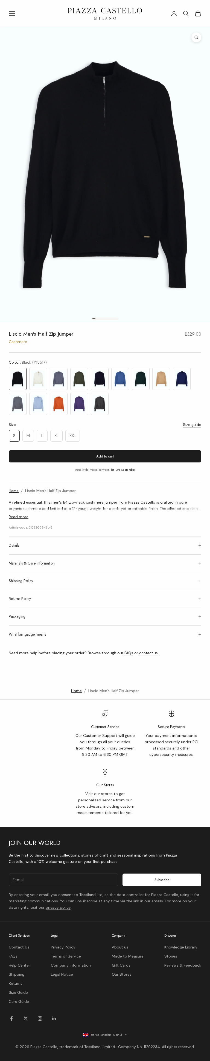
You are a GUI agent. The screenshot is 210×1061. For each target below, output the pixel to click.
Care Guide (19, 1001)
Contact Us (19, 947)
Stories (170, 956)
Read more (18, 516)
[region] (105, 763)
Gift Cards (121, 965)
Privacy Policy (63, 947)
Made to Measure (128, 956)
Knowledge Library (180, 947)
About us (120, 947)
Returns (15, 983)
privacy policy (58, 907)
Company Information (71, 965)
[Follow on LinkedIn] (54, 1018)
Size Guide (18, 992)
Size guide (192, 424)
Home (14, 491)
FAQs (128, 653)
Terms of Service (66, 956)
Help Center (19, 965)
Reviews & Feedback (182, 965)
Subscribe (161, 879)
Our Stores (122, 974)
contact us (148, 653)
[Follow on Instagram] (40, 1018)
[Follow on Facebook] (11, 1018)
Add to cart (105, 456)
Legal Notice (62, 974)
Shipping (16, 974)
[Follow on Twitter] (25, 1018)
